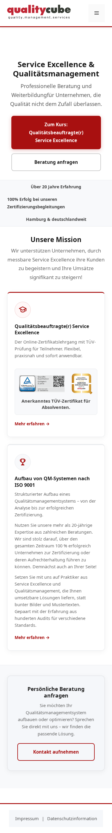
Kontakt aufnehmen (56, 752)
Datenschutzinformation (72, 818)
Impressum (27, 818)
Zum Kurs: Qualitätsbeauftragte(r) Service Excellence (56, 132)
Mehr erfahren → (32, 423)
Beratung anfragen (56, 162)
